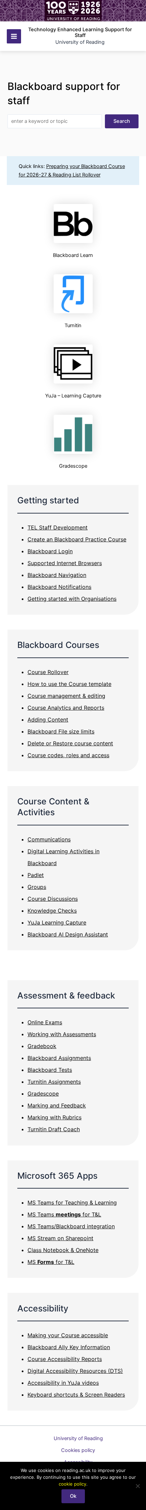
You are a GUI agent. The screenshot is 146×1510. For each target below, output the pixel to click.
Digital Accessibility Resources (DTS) (75, 1370)
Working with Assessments (62, 1034)
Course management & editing (66, 695)
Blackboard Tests (50, 1069)
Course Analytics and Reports (66, 707)
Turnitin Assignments (54, 1081)
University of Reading (78, 1438)
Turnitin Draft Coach (54, 1129)
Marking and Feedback (57, 1105)
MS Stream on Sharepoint (60, 1238)
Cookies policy (78, 1450)
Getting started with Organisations (72, 598)
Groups (37, 886)
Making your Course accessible (68, 1335)
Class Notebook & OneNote (63, 1250)
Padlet (36, 875)
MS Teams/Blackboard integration (71, 1226)
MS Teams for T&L (64, 1214)
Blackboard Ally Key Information (69, 1347)
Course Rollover (48, 672)
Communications (49, 839)
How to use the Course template (69, 684)
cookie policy (72, 1484)
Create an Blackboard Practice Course (77, 539)
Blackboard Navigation (57, 575)
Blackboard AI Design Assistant (68, 934)
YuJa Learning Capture (57, 922)
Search (121, 121)
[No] (137, 1486)
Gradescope (43, 1093)
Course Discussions (53, 898)
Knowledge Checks (52, 910)
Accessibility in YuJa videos (63, 1382)
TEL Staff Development (58, 527)
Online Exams (45, 1022)
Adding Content (48, 719)
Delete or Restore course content (70, 743)
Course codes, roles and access (68, 755)
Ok (73, 1496)
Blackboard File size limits (61, 731)
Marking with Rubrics (54, 1117)
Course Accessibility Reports (65, 1359)
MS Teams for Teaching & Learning (72, 1202)
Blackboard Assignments (59, 1058)
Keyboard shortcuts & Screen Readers (76, 1394)
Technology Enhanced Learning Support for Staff (80, 32)
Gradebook (42, 1046)
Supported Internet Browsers (65, 563)
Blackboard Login (50, 551)
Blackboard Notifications (59, 586)
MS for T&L (51, 1262)
